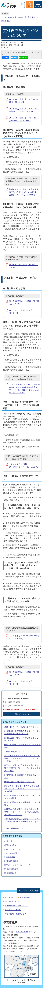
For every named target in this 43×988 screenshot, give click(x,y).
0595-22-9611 (22, 932)
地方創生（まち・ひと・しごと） (19, 865)
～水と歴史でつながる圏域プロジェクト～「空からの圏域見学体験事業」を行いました (22, 821)
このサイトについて (13, 910)
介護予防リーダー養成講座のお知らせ (21, 727)
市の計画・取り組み (27, 17)
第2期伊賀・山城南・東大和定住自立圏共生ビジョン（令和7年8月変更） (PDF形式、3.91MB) (24, 192)
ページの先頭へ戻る (31, 891)
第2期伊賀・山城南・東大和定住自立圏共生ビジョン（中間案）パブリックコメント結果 (22, 788)
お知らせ (8, 841)
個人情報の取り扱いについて (16, 906)
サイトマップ (10, 897)
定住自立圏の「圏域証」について (19, 782)
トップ (4, 17)
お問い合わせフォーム (21, 714)
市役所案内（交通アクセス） (16, 914)
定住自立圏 (5, 21)
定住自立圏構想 (11, 869)
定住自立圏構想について (15, 828)
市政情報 (12, 17)
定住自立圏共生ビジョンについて (19, 752)
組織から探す (25, 897)
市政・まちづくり (12, 849)
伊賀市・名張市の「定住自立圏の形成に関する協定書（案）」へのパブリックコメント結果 (22, 768)
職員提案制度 (10, 873)
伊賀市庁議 (10, 857)
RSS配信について (12, 901)
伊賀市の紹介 (10, 845)
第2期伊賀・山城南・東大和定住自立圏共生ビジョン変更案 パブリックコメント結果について (22, 758)
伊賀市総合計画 (11, 861)
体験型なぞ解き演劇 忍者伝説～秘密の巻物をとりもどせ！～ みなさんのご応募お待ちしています (22, 812)
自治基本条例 (11, 853)
